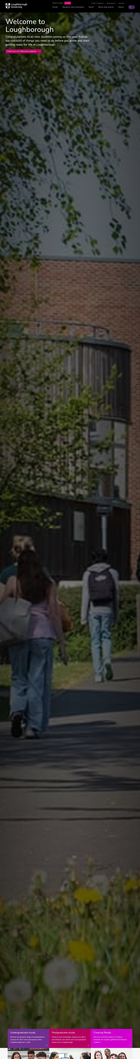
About (121, 7)
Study (55, 7)
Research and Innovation (73, 7)
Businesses (111, 3)
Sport (91, 7)
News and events (106, 7)
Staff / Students (97, 3)
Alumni (121, 3)
